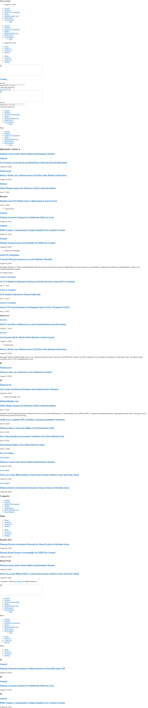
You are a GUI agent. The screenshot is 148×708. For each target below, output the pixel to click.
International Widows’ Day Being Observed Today (22, 445)
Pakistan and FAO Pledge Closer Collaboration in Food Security (29, 201)
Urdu (10, 22)
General (7, 8)
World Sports (8, 18)
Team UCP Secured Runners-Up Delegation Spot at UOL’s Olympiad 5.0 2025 (34, 307)
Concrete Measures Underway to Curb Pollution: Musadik (26, 259)
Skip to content (5, 1)
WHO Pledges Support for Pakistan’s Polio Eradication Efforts (28, 188)
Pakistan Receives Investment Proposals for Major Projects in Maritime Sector (34, 488)
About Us (7, 48)
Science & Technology (12, 12)
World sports (5, 171)
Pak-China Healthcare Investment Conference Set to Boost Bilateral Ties (32, 436)
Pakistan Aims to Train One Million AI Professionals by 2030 (27, 428)
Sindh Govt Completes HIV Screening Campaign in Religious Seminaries (32, 419)
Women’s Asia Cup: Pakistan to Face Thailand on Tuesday (26, 372)
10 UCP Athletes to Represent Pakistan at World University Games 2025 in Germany (37, 281)
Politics (6, 14)
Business (7, 10)
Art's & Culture (7, 453)
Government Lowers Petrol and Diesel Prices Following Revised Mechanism (33, 162)
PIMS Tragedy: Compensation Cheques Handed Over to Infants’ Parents (32, 230)
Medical (3, 184)
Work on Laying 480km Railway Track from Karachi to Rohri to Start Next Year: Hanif (39, 475)
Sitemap (7, 52)
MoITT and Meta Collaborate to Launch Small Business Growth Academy (33, 324)
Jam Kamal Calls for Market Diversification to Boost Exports (27, 337)
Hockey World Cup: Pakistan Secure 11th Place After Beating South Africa (33, 175)
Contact (3, 79)
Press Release (9, 20)
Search (2, 85)
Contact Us (8, 50)
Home (6, 46)
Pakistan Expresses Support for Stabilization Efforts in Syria (27, 217)
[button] (74, 83)
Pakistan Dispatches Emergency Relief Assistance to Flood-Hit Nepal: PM (32, 668)
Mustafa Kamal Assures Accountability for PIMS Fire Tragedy (28, 243)
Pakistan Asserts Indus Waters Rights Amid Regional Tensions (27, 154)
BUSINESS (3, 320)
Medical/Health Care (11, 16)
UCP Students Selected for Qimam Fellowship (20, 294)
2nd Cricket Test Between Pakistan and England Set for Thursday (29, 389)
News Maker (17, 581)
